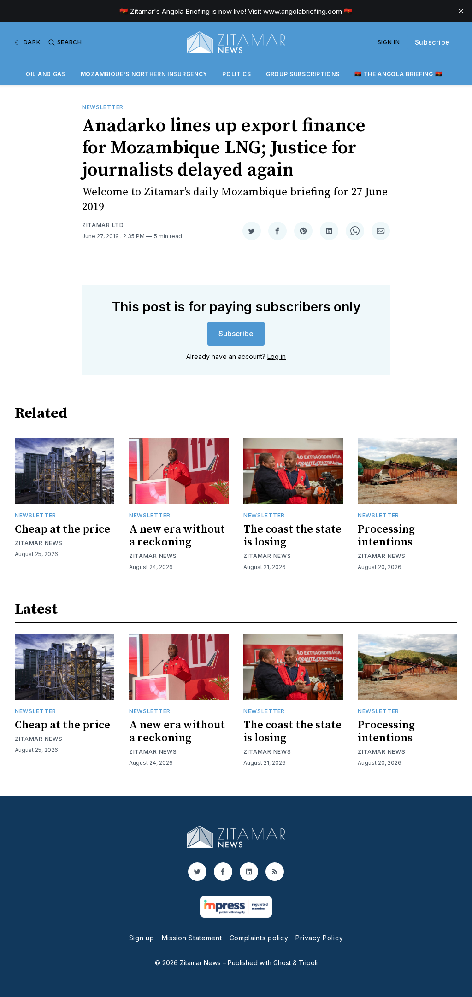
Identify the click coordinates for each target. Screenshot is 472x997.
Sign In (389, 42)
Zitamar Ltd (103, 225)
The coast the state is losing (292, 535)
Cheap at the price (62, 529)
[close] (461, 11)
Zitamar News (38, 543)
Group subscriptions (303, 73)
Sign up (141, 938)
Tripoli (308, 963)
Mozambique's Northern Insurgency (144, 73)
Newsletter (103, 107)
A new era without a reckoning (177, 535)
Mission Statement (192, 938)
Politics (236, 73)
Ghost (282, 963)
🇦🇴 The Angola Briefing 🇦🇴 (398, 73)
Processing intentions (386, 535)
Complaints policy (259, 938)
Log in (276, 356)
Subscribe (432, 42)
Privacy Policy (319, 938)
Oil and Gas (46, 73)
